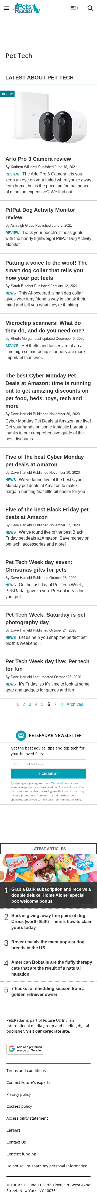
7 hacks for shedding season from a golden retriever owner (48, 991)
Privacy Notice (68, 787)
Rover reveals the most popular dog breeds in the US (48, 945)
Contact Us (16, 1142)
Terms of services (63, 783)
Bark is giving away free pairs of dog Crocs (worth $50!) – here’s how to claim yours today (51, 921)
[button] (6, 8)
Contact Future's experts (28, 1082)
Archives (75, 704)
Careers (13, 1130)
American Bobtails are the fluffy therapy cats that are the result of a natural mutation (51, 968)
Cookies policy (19, 1106)
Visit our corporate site (47, 1031)
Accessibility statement (27, 1118)
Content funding (21, 1154)
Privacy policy (18, 1094)
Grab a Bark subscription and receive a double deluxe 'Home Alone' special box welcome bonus (51, 895)
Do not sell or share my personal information (47, 1165)
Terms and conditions (26, 1070)
